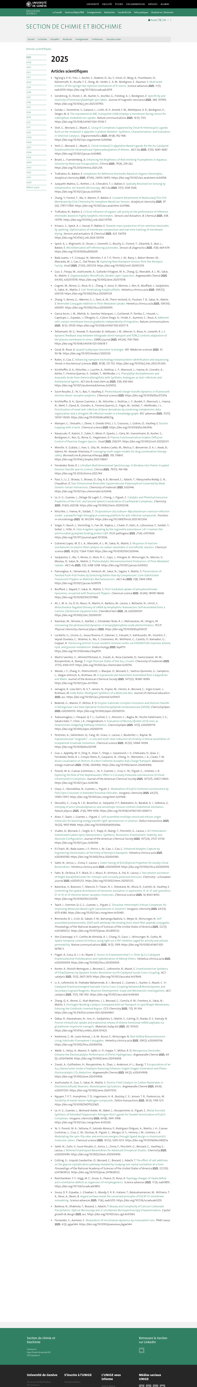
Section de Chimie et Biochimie (74, 26)
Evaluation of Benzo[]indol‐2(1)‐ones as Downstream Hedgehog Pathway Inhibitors (106, 723)
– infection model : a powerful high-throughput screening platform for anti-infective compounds (112, 513)
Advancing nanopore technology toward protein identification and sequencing (122, 359)
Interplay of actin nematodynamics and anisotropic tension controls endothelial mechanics (109, 807)
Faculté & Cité (124, 12)
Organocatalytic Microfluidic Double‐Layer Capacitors (102, 275)
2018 (28, 92)
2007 (28, 147)
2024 (28, 62)
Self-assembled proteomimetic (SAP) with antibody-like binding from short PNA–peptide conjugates (112, 921)
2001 (28, 177)
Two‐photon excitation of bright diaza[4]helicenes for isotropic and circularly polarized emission (112, 875)
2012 (28, 122)
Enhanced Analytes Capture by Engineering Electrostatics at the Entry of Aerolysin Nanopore (107, 851)
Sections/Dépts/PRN (74, 12)
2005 (28, 157)
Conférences (97, 39)
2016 (28, 102)
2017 (28, 97)
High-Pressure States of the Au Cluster (110, 661)
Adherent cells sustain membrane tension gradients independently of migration (112, 319)
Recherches (109, 12)
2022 (28, 72)
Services (153, 4)
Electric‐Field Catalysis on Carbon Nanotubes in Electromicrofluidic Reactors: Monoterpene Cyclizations (109, 1084)
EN (164, 20)
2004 (28, 162)
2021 (28, 77)
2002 (28, 172)
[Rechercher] (160, 20)
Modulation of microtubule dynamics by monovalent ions (120, 1220)
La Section (42, 39)
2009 (28, 137)
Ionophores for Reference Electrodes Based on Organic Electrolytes (122, 174)
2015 (28, 107)
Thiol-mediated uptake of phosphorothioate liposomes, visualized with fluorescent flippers (106, 591)
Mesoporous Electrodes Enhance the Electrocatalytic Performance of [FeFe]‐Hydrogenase (108, 1052)
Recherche (67, 39)
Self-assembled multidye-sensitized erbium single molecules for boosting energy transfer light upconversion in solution (108, 819)
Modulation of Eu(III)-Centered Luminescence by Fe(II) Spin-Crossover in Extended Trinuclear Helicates (112, 791)
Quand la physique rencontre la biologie (100, 349)
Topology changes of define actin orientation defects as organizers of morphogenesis (110, 1180)
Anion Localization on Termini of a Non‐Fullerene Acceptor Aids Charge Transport (103, 761)
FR (168, 20)
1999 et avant (33, 187)
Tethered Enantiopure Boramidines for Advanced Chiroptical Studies (106, 1150)
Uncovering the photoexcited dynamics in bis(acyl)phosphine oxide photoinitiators (104, 625)
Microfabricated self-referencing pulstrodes (92, 248)
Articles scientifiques (38, 49)
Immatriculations (72, 1382)
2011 (28, 127)
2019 (28, 87)
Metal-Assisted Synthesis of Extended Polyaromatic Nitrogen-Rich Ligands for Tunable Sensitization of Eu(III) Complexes (110, 1114)
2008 (28, 142)
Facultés (107, 4)
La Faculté (57, 12)
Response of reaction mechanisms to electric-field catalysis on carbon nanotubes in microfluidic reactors (106, 545)
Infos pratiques (141, 12)
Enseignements (94, 12)
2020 (28, 82)
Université (93, 4)
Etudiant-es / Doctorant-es (163, 12)
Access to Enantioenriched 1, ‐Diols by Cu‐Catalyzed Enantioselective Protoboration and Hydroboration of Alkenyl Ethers (107, 957)
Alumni (165, 4)
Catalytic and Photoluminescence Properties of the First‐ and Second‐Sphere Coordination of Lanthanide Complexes (111, 499)
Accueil (31, 39)
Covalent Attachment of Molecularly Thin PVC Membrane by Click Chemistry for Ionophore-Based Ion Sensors (111, 200)
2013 (28, 117)
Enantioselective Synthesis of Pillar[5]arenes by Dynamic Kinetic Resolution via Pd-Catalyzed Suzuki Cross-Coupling (111, 971)
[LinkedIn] (141, 1350)
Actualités (54, 39)
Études (119, 4)
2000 (29, 182)
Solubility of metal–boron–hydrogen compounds (84, 1100)
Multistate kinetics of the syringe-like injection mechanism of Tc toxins (108, 84)
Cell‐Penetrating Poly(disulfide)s (100, 290)
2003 (28, 167)
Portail (153, 20)
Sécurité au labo (114, 39)
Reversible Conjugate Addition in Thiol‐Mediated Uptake (91, 303)
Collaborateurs (135, 4)
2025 (28, 57)
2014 (28, 112)
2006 (28, 152)
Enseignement (82, 39)
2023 (28, 67)
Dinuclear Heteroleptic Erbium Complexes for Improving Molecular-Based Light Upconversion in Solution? (110, 907)
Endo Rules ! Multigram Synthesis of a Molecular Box (101, 693)
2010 (28, 132)
